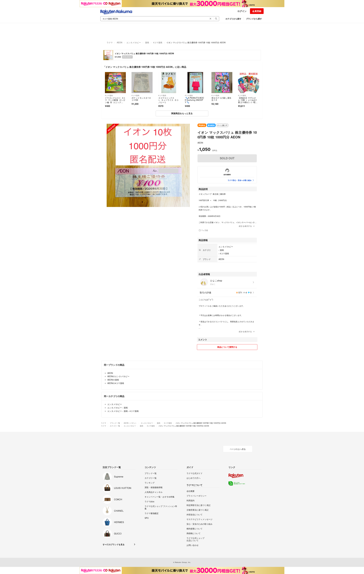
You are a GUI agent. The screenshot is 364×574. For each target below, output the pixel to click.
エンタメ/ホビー (133, 42)
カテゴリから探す (233, 18)
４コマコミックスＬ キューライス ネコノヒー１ (168, 100)
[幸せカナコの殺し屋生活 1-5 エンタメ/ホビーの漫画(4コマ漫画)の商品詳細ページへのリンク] (221, 82)
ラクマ (110, 42)
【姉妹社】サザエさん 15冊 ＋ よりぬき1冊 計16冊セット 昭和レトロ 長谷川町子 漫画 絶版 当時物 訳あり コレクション (247, 103)
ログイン (242, 11)
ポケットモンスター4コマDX (141, 99)
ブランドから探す (254, 18)
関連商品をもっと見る (182, 113)
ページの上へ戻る (238, 449)
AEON (119, 42)
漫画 (147, 42)
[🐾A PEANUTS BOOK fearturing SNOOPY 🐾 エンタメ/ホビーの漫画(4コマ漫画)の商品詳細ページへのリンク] (195, 82)
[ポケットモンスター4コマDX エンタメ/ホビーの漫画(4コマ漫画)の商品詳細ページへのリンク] (142, 82)
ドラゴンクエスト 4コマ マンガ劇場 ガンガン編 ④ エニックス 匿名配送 (115, 101)
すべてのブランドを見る (114, 544)
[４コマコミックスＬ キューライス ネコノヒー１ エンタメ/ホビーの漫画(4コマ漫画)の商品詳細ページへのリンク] (168, 82)
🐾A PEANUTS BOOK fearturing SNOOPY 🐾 (194, 100)
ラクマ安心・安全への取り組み (240, 180)
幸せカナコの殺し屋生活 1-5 (221, 99)
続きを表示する (245, 226)
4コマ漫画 (157, 42)
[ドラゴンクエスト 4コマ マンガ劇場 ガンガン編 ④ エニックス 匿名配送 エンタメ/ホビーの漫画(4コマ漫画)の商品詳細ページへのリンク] (115, 82)
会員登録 (256, 11)
